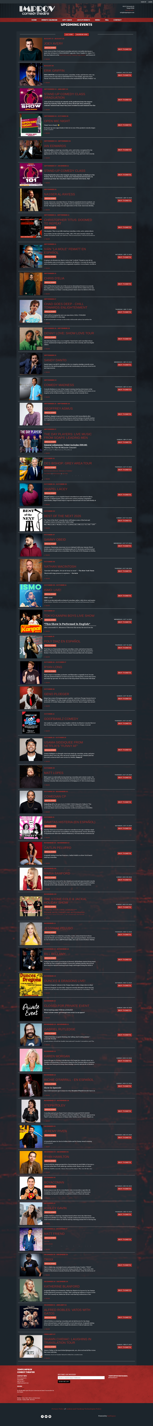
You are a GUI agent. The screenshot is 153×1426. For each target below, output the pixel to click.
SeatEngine (111, 1416)
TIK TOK (65, 474)
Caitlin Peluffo (57, 847)
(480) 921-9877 (129, 10)
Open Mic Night (57, 121)
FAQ (106, 20)
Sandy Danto (55, 360)
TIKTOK (46, 1241)
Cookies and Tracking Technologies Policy (83, 1409)
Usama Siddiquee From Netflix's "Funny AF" (63, 744)
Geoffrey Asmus (58, 408)
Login (150, 2)
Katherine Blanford (62, 1286)
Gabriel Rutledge (59, 1029)
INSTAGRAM (56, 474)
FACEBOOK (48, 474)
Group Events (83, 20)
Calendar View (81, 34)
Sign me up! (64, 1381)
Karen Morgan (57, 1056)
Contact (117, 20)
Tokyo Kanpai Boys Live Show (69, 615)
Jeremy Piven (55, 1131)
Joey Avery (53, 43)
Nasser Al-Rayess (59, 194)
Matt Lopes (53, 773)
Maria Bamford (57, 873)
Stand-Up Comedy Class (64, 170)
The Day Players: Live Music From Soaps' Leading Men (68, 435)
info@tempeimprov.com (127, 12)
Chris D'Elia (54, 278)
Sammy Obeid (55, 539)
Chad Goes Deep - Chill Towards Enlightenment (65, 305)
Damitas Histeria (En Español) (69, 822)
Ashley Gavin (55, 1208)
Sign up (143, 2)
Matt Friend (54, 1233)
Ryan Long (53, 667)
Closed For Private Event (66, 1005)
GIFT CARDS (67, 20)
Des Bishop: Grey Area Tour (68, 463)
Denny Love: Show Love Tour (69, 333)
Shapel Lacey (55, 489)
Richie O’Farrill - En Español (69, 1079)
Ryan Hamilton (56, 1156)
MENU (97, 20)
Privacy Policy (58, 1409)
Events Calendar (49, 20)
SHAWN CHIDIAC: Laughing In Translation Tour (67, 1340)
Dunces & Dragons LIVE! (64, 981)
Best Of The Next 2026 (62, 516)
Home (34, 20)
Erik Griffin (54, 70)
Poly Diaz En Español (62, 641)
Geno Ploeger (56, 694)
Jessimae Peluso (58, 928)
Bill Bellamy (55, 954)
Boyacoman (54, 1182)
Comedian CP (55, 796)
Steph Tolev (54, 1105)
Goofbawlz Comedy (61, 719)
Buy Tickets (124, 75)
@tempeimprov (113, 1377)
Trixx (48, 1259)
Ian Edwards (55, 146)
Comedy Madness (59, 385)
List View (69, 34)
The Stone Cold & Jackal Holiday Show (65, 900)
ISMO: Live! (52, 590)
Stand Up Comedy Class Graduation (64, 95)
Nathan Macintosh (60, 566)
